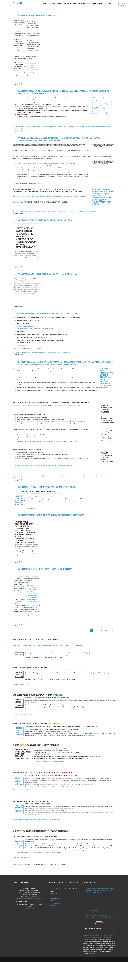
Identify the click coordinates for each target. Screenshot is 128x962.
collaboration (33, 150)
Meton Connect (66, 189)
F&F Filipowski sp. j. (56, 898)
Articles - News (97, 3)
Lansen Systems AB (56, 896)
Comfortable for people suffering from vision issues (35, 329)
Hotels (88, 897)
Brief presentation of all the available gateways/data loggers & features (49, 646)
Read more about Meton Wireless (22, 714)
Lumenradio (43, 150)
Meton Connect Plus (69, 786)
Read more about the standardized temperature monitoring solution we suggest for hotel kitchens (42, 465)
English (122, 6)
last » (112, 630)
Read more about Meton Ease (21, 684)
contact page (92, 953)
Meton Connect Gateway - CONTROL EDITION (45, 568)
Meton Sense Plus (89, 735)
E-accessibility (21, 346)
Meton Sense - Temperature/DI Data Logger (45, 220)
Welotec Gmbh (55, 903)
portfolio (39, 348)
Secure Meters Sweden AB (58, 889)
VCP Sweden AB (55, 900)
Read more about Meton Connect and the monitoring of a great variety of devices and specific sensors (49, 196)
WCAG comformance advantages (25, 326)
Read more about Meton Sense (21, 738)
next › (106, 630)
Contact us (18, 202)
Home (44, 3)
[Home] (17, 2)
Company (52, 3)
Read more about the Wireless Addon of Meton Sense (49, 761)
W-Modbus (42, 156)
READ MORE (98, 922)
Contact (108, 3)
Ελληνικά (122, 4)
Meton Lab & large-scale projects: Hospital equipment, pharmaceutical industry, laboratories (63, 92)
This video (16, 183)
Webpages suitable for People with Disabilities (47, 313)
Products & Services (64, 3)
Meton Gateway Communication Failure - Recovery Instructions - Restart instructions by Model (99, 904)
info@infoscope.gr (29, 908)
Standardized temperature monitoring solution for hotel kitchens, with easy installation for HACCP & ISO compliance (65, 363)
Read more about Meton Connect (22, 790)
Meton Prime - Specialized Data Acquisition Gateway (51, 515)
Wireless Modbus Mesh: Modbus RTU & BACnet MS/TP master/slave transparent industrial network (59, 139)
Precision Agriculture (92, 910)
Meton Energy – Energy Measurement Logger (46, 487)
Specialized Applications (81, 3)
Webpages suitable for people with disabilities (47, 273)
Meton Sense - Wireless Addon (37, 15)
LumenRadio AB (55, 893)
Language (16, 84)
